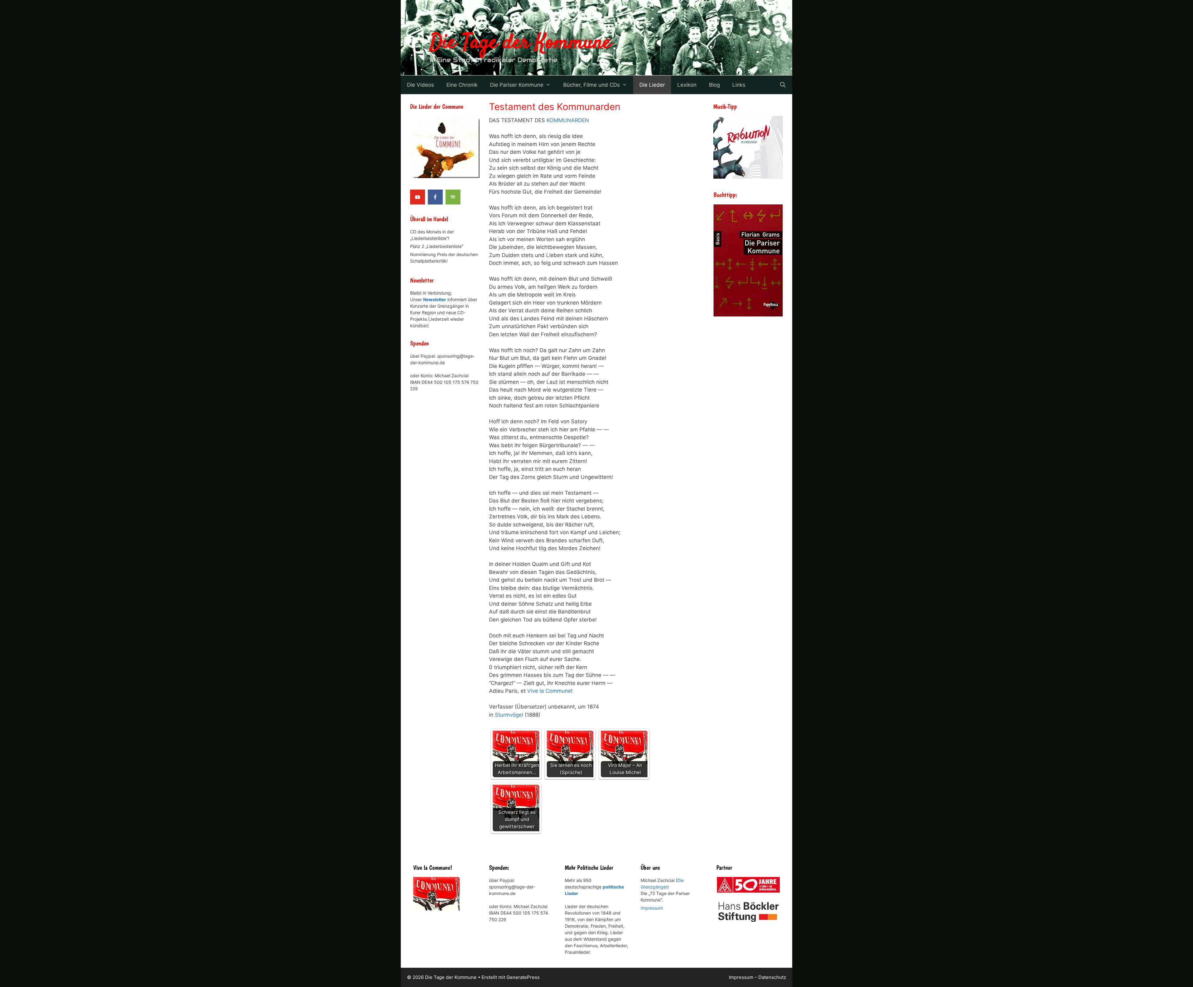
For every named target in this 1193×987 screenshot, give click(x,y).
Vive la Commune (549, 691)
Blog (714, 85)
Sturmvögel (509, 715)
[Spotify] (453, 197)
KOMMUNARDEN (567, 120)
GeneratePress (523, 977)
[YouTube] (417, 197)
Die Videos (420, 85)
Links (738, 85)
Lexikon (687, 85)
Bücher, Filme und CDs (591, 85)
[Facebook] (435, 197)
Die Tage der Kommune (520, 43)
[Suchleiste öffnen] (782, 85)
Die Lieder (652, 85)
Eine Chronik (462, 85)
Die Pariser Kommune (516, 85)
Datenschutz (772, 977)
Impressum (652, 908)
